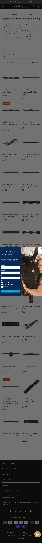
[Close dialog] (41, 248)
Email (2, 275)
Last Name (3, 270)
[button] (37, 534)
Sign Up (10, 291)
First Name (3, 265)
